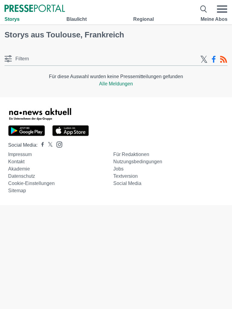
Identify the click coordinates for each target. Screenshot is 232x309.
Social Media (127, 183)
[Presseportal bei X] (48, 145)
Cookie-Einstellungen (31, 183)
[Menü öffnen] (222, 9)
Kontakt (16, 161)
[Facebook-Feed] (213, 59)
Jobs (118, 168)
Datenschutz (21, 176)
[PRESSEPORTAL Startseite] (35, 9)
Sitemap (17, 190)
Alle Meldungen (116, 83)
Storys (12, 19)
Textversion (125, 176)
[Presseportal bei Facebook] (40, 145)
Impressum (20, 154)
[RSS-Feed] (223, 59)
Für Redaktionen (131, 154)
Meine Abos (214, 19)
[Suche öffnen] (204, 9)
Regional (143, 19)
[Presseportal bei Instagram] (57, 144)
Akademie (19, 168)
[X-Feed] (204, 59)
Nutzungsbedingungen (137, 161)
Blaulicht (76, 19)
